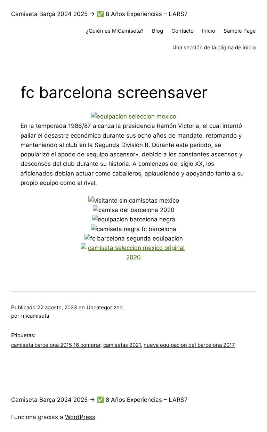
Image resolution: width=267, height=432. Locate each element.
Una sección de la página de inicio (214, 47)
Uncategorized (105, 307)
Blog (157, 30)
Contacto (182, 30)
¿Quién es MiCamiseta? (115, 30)
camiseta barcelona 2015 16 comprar (55, 345)
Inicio (208, 30)
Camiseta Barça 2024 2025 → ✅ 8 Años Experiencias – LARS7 (99, 13)
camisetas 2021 (122, 345)
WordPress (80, 417)
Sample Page (240, 30)
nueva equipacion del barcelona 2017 (189, 345)
